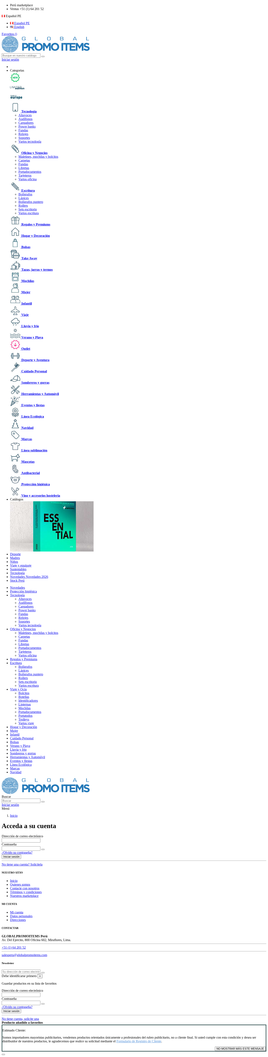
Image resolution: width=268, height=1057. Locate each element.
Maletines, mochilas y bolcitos (38, 156)
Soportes (24, 138)
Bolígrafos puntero (30, 202)
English (18, 27)
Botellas (23, 697)
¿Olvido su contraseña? (17, 852)
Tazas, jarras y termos (37, 269)
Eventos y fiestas (33, 405)
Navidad (27, 428)
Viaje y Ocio (18, 689)
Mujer (25, 292)
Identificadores (28, 700)
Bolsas (25, 247)
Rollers (23, 205)
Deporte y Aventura (35, 360)
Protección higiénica (35, 484)
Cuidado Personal (34, 371)
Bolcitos (23, 693)
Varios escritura (28, 213)
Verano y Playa (32, 337)
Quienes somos (20, 884)
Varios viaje (26, 723)
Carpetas (24, 160)
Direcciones (18, 920)
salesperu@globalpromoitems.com (24, 955)
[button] (17, 70)
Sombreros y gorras (35, 382)
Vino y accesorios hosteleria (40, 495)
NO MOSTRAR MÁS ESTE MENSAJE (240, 1048)
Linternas (24, 704)
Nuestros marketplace (24, 896)
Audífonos (25, 119)
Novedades (17, 587)
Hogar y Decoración (35, 235)
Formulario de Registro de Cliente (138, 1041)
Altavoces (25, 115)
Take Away (29, 258)
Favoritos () (9, 34)
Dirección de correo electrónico (22, 836)
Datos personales (21, 916)
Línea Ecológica (32, 416)
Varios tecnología (29, 141)
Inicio (14, 881)
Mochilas (27, 281)
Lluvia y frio (30, 326)
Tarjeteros (24, 175)
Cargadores (26, 122)
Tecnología (29, 111)
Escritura (28, 190)
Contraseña (9, 844)
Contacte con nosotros (24, 888)
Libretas (23, 168)
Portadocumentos (29, 171)
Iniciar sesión (11, 856)
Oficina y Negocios (34, 153)
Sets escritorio (27, 209)
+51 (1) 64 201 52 (14, 947)
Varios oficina (27, 179)
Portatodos (25, 715)
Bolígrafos (25, 194)
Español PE (21, 23)
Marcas (26, 439)
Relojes (23, 134)
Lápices (23, 198)
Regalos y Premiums (35, 224)
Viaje (25, 315)
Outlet (25, 348)
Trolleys (23, 719)
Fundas (23, 130)
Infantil (26, 303)
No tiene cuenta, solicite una (20, 1019)
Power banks (27, 126)
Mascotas (28, 461)
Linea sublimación (34, 450)
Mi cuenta (16, 912)
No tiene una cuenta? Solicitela (22, 864)
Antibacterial (30, 473)
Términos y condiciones (26, 892)
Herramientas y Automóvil (40, 394)
